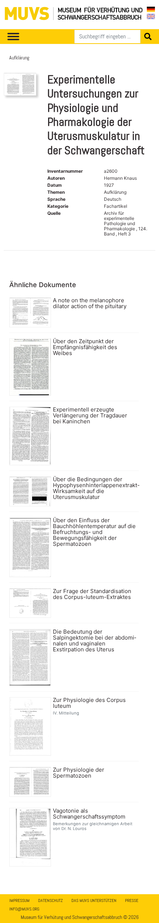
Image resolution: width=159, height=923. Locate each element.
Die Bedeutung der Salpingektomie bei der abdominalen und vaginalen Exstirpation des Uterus (94, 640)
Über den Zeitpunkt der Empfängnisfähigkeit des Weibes (85, 347)
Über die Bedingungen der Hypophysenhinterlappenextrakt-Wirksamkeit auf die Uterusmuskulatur (95, 488)
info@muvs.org (24, 909)
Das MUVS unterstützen (93, 900)
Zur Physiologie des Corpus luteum (89, 703)
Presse (131, 900)
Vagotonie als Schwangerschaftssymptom (89, 814)
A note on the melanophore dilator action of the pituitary (89, 303)
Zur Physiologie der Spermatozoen (78, 773)
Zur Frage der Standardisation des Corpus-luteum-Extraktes (92, 594)
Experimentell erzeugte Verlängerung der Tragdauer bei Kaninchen (90, 415)
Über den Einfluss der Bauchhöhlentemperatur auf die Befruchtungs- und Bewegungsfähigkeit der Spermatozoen (94, 532)
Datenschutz (50, 900)
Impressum (19, 900)
